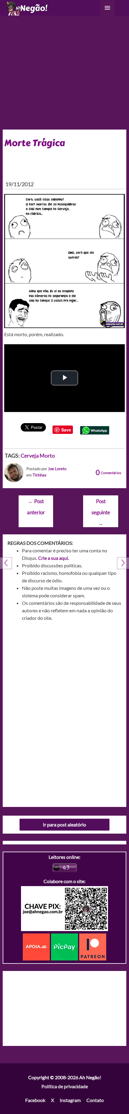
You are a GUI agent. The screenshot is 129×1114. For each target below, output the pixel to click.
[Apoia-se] (37, 946)
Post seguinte (101, 503)
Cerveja (30, 455)
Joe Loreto (57, 468)
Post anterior (36, 503)
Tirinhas (39, 475)
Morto (47, 455)
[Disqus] (64, 712)
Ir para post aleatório (64, 824)
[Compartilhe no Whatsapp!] (94, 429)
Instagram (70, 1100)
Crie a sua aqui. (53, 558)
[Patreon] (92, 946)
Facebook (35, 1100)
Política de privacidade (64, 1086)
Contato (95, 1100)
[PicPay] (65, 946)
